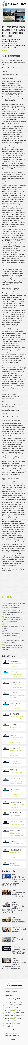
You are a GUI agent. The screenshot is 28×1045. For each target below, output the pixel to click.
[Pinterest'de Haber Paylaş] (19, 56)
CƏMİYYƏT (8, 1002)
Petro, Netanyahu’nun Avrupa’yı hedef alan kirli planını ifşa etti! (18, 894)
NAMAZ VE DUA (9, 1018)
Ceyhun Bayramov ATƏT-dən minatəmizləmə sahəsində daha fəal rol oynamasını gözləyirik (13, 612)
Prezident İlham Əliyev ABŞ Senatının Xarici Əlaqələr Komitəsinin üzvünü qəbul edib (13, 647)
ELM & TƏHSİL (9, 1005)
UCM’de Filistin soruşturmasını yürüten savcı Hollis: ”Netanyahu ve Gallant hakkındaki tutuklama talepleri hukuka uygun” (14, 964)
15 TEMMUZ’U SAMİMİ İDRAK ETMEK (19, 930)
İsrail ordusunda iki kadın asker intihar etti (19, 920)
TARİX (14, 1021)
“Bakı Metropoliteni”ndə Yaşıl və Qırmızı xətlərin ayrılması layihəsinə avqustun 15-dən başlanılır (12, 619)
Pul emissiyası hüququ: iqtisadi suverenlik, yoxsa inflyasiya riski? (18, 950)
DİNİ (15, 1002)
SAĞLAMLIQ (20, 1018)
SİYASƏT (7, 1021)
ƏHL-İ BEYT (19, 1005)
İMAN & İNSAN (9, 1013)
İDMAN (19, 1010)
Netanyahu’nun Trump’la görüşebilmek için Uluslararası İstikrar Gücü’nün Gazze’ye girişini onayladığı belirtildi (13, 908)
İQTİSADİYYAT (20, 1013)
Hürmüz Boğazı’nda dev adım (17, 940)
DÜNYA (21, 1002)
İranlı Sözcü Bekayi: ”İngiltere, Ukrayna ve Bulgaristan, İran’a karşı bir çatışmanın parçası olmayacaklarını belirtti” (13, 881)
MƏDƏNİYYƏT (9, 1015)
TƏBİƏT (18, 1023)
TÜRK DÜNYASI (9, 1026)
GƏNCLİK (7, 1007)
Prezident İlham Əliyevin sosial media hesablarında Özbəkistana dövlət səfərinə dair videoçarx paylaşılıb (13, 605)
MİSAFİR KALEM (20, 1015)
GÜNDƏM (15, 1007)
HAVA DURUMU (9, 1010)
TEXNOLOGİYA (9, 1023)
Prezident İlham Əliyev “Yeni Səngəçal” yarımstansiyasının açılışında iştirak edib (13, 626)
